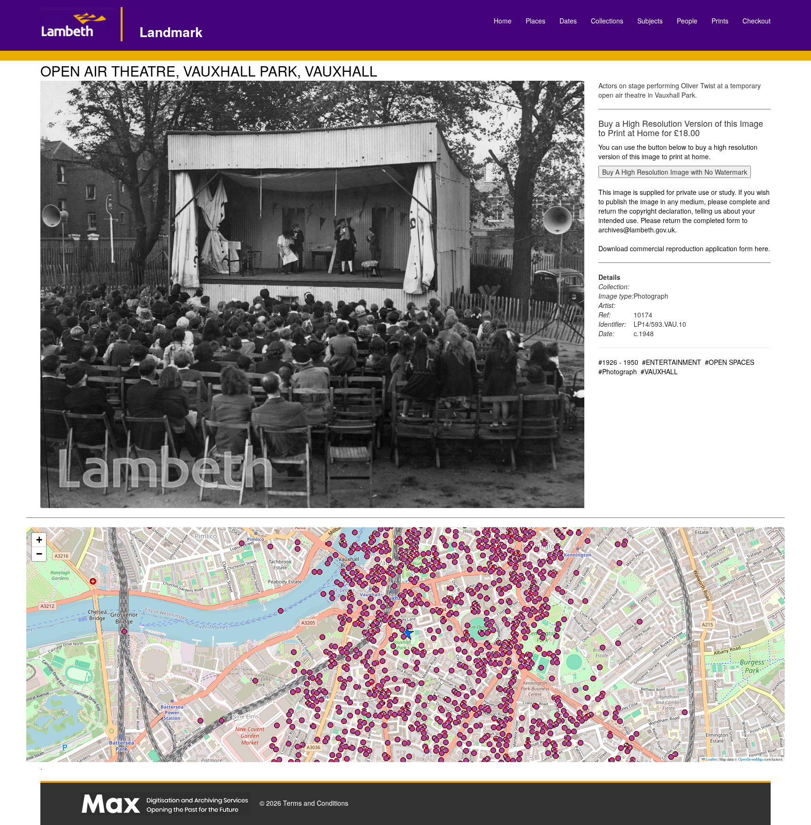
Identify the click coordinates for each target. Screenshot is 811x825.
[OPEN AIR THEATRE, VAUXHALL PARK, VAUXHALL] (312, 294)
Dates (568, 20)
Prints (720, 20)
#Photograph (617, 371)
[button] (373, 550)
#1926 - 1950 (618, 362)
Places (535, 20)
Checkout (756, 20)
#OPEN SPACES (729, 362)
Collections (607, 20)
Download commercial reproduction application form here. (684, 248)
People (687, 20)
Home (503, 20)
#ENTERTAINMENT (671, 362)
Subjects (650, 20)
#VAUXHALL (659, 371)
